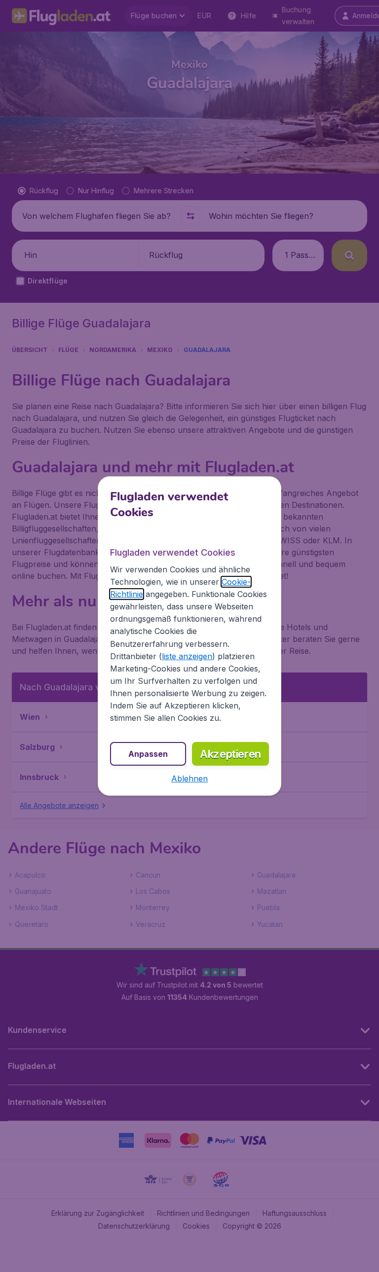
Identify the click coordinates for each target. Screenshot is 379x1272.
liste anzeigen (187, 656)
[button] (189, 778)
